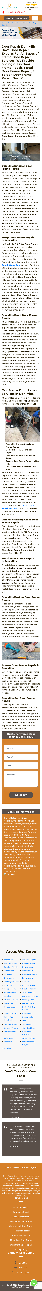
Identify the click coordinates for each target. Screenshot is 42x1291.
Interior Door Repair (21, 1235)
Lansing (7, 996)
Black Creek (9, 971)
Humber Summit (29, 989)
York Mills (8, 1042)
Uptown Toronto (11, 1028)
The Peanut (27, 1024)
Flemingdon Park (11, 982)
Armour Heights (29, 960)
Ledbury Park (28, 1000)
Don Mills (8, 974)
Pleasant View (28, 1017)
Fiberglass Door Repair (21, 1240)
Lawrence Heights (30, 996)
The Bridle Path (11, 1024)
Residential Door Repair (21, 1221)
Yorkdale (7, 1048)
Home (4, 23)
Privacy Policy (21, 1249)
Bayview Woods (11, 967)
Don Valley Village (29, 974)
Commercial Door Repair (21, 1226)
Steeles (25, 1021)
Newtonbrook (10, 1007)
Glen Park (26, 982)
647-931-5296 (23, 1273)
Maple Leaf (8, 1003)
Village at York (10, 1032)
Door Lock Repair (21, 1212)
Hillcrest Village (28, 985)
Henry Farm (9, 985)
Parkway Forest (10, 1013)
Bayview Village (28, 963)
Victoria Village (28, 1028)
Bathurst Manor (11, 963)
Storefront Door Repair (21, 1245)
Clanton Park (27, 971)
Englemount (27, 978)
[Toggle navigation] (35, 18)
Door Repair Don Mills (15, 23)
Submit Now (21, 795)
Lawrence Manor (11, 1000)
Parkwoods (27, 1013)
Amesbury (8, 960)
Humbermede (10, 992)
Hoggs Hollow (10, 989)
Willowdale (8, 1038)
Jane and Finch (28, 992)
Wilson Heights (28, 1038)
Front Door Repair (21, 1231)
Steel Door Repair (21, 1217)
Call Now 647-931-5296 (16, 18)
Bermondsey (27, 967)
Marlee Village (28, 1003)
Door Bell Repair (21, 1207)
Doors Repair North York (28, 1285)
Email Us (23, 1268)
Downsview (9, 978)
